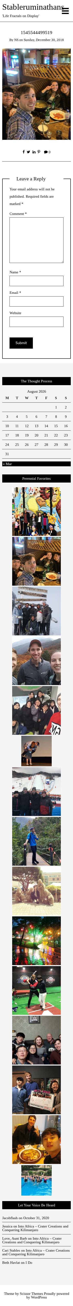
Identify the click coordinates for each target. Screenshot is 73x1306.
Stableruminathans (33, 7)
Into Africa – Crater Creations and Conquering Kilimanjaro (35, 1228)
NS (16, 40)
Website (15, 313)
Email (15, 293)
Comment (18, 214)
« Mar (7, 464)
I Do (29, 1263)
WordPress (39, 1297)
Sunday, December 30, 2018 (44, 40)
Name (15, 272)
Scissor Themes (31, 1294)
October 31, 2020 (36, 1218)
